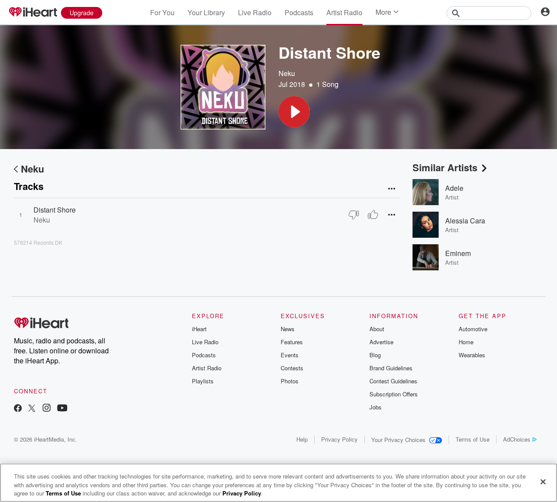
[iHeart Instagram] (46, 409)
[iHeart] (33, 12)
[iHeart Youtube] (62, 409)
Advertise (381, 342)
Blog (375, 355)
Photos (290, 381)
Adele (454, 188)
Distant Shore (55, 210)
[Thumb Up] (373, 214)
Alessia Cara (465, 221)
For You (162, 12)
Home (466, 342)
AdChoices (516, 439)
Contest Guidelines (393, 381)
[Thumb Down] (354, 214)
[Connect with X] (31, 409)
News (288, 329)
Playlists (203, 381)
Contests (292, 368)
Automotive (473, 329)
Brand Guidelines (391, 368)
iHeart (199, 329)
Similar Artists (445, 167)
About (376, 329)
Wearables (472, 355)
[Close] (543, 481)
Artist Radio (344, 12)
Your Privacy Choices (398, 440)
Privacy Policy (339, 439)
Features (292, 342)
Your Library (206, 12)
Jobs (375, 407)
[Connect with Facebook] (18, 409)
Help (302, 439)
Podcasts (299, 12)
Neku (286, 73)
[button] (294, 111)
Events (290, 355)
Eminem (458, 253)
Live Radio (255, 12)
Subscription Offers (393, 394)
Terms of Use (473, 439)
